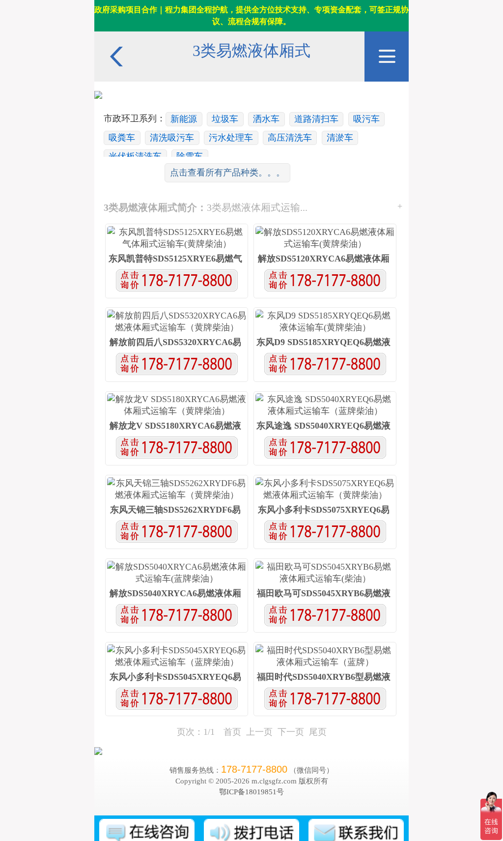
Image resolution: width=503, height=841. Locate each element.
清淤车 (340, 138)
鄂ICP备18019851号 (251, 791)
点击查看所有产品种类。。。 (227, 172)
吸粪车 (122, 138)
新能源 (183, 119)
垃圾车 (225, 119)
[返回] (116, 36)
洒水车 (266, 119)
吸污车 (366, 119)
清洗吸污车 (172, 138)
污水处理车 (231, 138)
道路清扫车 (316, 119)
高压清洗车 (290, 138)
